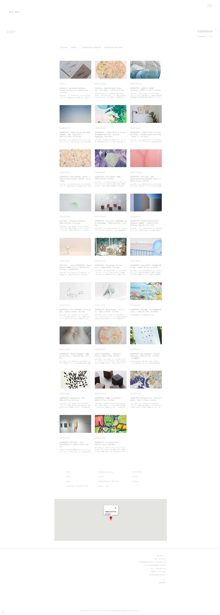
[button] (210, 5)
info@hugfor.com (160, 568)
